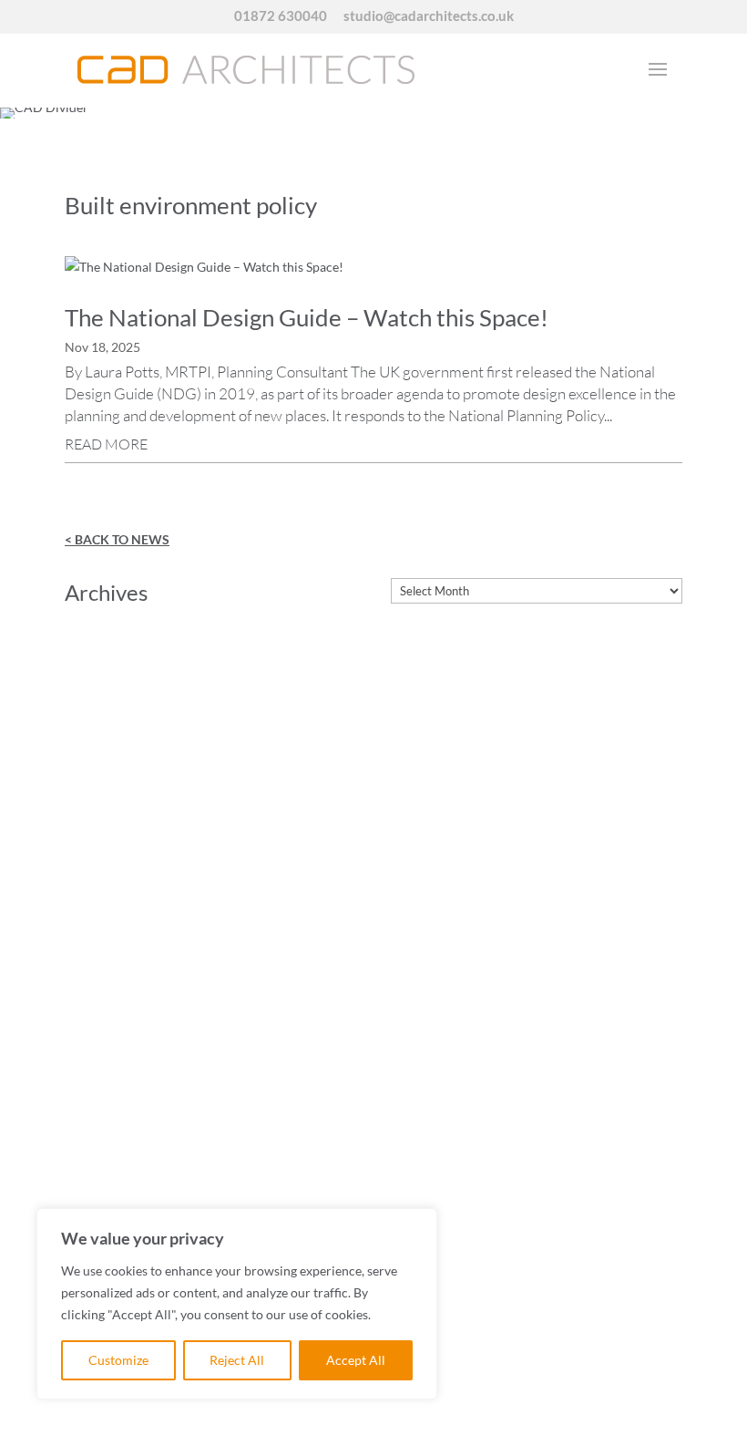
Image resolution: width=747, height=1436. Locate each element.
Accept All (355, 1360)
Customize (118, 1360)
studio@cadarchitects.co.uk (428, 16)
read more (106, 444)
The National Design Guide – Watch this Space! (306, 317)
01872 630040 (280, 16)
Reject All (237, 1360)
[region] (236, 1304)
